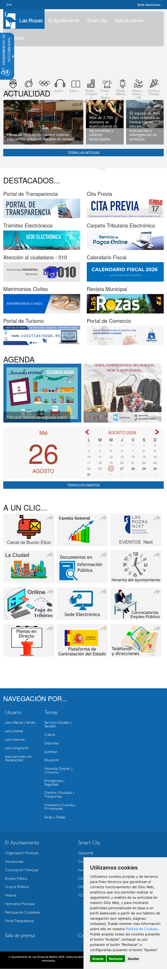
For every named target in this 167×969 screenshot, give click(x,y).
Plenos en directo (29, 642)
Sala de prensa (129, 20)
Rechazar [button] (116, 958)
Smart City (97, 20)
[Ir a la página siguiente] (157, 432)
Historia (10, 895)
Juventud (50, 752)
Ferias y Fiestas (54, 817)
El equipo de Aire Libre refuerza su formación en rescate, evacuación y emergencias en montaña (144, 126)
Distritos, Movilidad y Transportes (59, 795)
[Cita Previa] (125, 208)
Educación (51, 760)
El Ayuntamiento (63, 20)
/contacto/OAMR (136, 569)
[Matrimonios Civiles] (41, 303)
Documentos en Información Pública (82, 569)
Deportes (51, 743)
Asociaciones (14, 861)
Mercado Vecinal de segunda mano (37, 417)
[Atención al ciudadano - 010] (41, 271)
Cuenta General (82, 532)
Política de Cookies (142, 929)
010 (9, 4)
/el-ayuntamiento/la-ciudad (29, 569)
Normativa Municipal (20, 904)
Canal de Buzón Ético (29, 532)
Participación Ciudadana (22, 912)
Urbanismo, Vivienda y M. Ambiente (60, 807)
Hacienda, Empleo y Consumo (58, 770)
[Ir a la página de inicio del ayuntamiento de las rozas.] (24, 19)
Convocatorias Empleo (136, 606)
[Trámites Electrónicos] (41, 240)
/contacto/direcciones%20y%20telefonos (136, 642)
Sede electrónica (148, 4)
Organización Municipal (21, 853)
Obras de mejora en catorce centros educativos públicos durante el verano (40, 136)
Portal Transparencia (19, 921)
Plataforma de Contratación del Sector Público (82, 642)
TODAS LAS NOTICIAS (83, 152)
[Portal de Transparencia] (41, 208)
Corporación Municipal (21, 870)
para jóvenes (14, 731)
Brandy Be (96, 417)
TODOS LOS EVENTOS (83, 485)
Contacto (15, 37)
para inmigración (16, 748)
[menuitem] (64, 20)
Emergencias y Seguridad (54, 783)
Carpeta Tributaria (29, 606)
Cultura (49, 735)
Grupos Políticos (17, 887)
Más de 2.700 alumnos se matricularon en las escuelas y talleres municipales (103, 128)
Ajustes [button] (133, 958)
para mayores (15, 739)
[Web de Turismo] (41, 335)
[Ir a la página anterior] (87, 432)
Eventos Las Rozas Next (136, 532)
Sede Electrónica (82, 606)
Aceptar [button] (98, 958)
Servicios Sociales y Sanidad (58, 724)
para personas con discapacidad (18, 758)
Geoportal (85, 853)
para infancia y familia (20, 722)
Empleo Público (16, 878)
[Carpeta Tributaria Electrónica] (125, 240)
